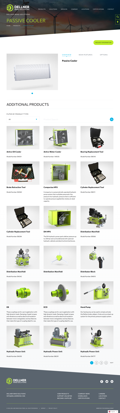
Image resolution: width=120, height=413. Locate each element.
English (113, 411)
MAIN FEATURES (85, 55)
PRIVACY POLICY (53, 408)
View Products (63, 394)
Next (111, 362)
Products (42, 9)
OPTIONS (104, 55)
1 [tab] (32, 93)
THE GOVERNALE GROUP (107, 408)
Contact (111, 9)
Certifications (98, 9)
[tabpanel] (32, 72)
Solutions (53, 9)
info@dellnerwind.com (16, 396)
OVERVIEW (66, 55)
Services (64, 9)
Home (8, 25)
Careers (102, 394)
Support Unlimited (64, 396)
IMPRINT (43, 408)
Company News (84, 394)
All (10, 119)
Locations (85, 9)
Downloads (82, 396)
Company (74, 9)
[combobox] (113, 411)
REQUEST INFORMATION (103, 42)
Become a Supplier (64, 398)
